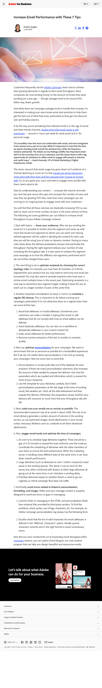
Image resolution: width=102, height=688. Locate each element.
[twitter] (31, 642)
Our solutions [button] (9, 612)
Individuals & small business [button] (14, 623)
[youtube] (39, 642)
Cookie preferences (50, 647)
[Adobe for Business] (19, 4)
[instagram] (26, 642)
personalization (43, 347)
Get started (14, 580)
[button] (10, 642)
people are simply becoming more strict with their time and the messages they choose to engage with (48, 177)
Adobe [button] (6, 634)
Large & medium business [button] (13, 617)
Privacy (30, 647)
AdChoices (92, 647)
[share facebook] (83, 28)
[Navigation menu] (3, 4)
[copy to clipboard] (87, 28)
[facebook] (22, 642)
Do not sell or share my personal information (71, 647)
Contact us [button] (8, 606)
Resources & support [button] (12, 628)
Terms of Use (38, 647)
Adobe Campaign (53, 87)
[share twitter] (75, 28)
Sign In (85, 4)
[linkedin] (35, 642)
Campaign (19, 540)
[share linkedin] (79, 28)
